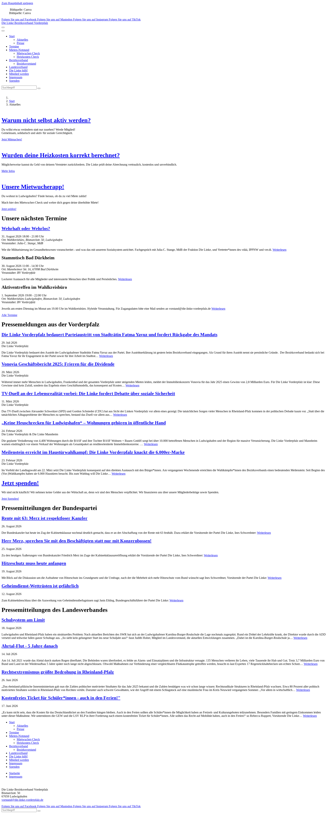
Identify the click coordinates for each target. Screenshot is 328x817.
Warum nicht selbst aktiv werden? (46, 120)
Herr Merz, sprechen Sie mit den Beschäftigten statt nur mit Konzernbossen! (76, 540)
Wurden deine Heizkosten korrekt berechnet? (61, 155)
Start (12, 36)
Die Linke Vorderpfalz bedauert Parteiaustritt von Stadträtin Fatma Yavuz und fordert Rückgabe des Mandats (109, 334)
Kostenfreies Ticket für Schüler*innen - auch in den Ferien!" (61, 697)
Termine (14, 46)
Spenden (14, 80)
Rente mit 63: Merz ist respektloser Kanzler (45, 518)
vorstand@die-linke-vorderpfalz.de (22, 799)
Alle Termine (9, 315)
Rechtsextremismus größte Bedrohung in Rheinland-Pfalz (58, 671)
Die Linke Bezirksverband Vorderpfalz (25, 23)
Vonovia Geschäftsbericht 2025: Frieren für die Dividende (58, 364)
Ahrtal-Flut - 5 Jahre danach (30, 645)
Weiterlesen (279, 249)
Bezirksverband (18, 60)
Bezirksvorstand (26, 63)
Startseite (14, 773)
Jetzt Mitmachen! (12, 139)
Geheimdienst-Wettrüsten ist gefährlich (40, 585)
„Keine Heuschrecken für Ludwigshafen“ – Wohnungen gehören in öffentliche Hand (84, 422)
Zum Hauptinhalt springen (17, 3)
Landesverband (18, 67)
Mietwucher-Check (28, 53)
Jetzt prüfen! (9, 209)
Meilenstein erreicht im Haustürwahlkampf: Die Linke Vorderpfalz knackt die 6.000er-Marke (93, 452)
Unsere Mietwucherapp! (33, 186)
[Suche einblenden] (3, 27)
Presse (20, 43)
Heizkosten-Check (28, 56)
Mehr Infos (8, 171)
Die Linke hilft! (18, 70)
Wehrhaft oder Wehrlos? (26, 228)
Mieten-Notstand (19, 50)
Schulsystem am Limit (23, 619)
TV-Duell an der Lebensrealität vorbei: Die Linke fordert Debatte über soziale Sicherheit (88, 393)
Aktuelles (22, 39)
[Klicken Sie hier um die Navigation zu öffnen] (3, 30)
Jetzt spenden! (20, 483)
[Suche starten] (38, 88)
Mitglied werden (19, 73)
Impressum (15, 77)
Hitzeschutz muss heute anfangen (34, 563)
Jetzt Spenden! (10, 498)
